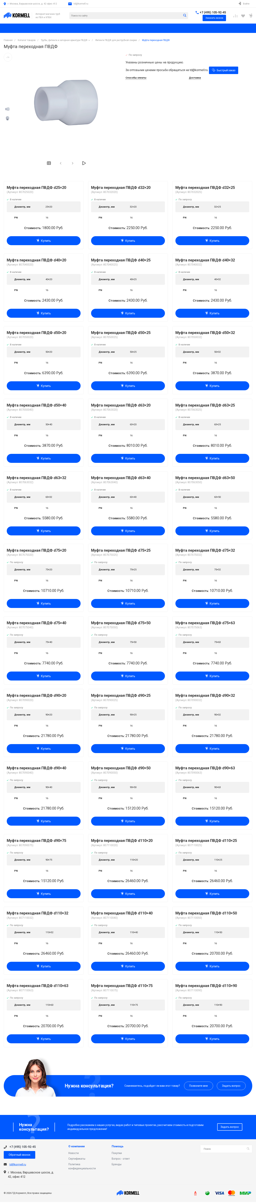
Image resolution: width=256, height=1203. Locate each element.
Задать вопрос (231, 1085)
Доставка (195, 77)
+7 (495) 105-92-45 (213, 12)
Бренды (116, 1164)
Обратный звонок (19, 1154)
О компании (76, 1146)
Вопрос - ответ (121, 1158)
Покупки (117, 1153)
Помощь (118, 1146)
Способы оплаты (136, 77)
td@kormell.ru (81, 3)
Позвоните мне (198, 1085)
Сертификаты (76, 1158)
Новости (73, 1153)
